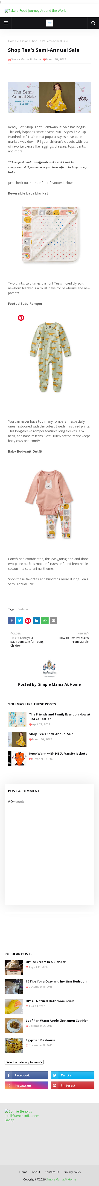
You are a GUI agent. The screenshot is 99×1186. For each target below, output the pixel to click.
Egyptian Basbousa (40, 1040)
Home (12, 41)
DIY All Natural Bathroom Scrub (50, 1001)
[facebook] (26, 1075)
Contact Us (52, 1172)
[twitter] (72, 1075)
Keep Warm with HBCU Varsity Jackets (58, 753)
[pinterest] (72, 1085)
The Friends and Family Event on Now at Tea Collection (59, 716)
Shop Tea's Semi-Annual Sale (51, 734)
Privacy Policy (72, 1172)
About (36, 1172)
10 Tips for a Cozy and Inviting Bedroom (56, 981)
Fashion (23, 41)
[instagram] (26, 1085)
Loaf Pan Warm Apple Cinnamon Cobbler (57, 1020)
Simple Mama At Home (26, 59)
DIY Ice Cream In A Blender (46, 962)
